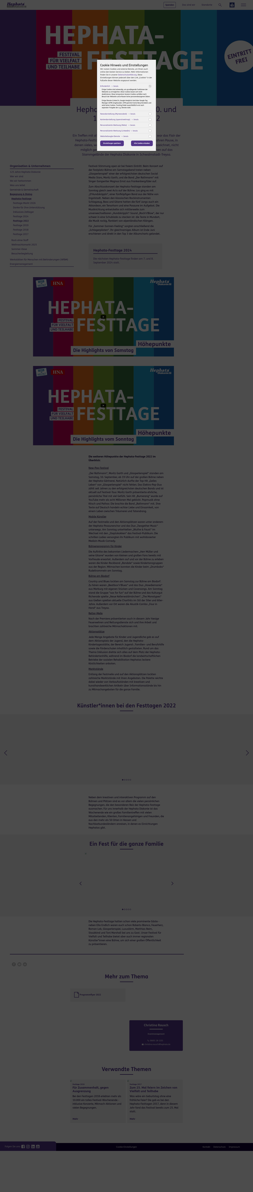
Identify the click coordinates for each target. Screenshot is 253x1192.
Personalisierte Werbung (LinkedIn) (119, 131)
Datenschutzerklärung (127, 75)
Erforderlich (109, 86)
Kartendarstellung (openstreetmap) (119, 119)
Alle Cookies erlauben (142, 143)
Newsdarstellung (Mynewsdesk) (117, 114)
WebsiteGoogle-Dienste (114, 136)
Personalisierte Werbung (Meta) (117, 125)
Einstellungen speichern (112, 143)
